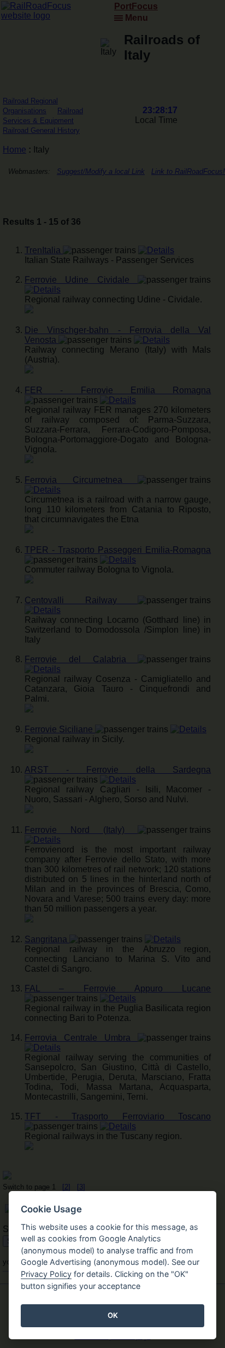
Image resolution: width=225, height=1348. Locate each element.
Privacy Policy (46, 1274)
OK (113, 1315)
